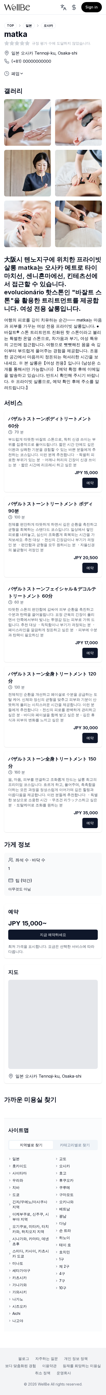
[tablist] (53, 1145)
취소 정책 (42, 1373)
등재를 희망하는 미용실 (82, 1365)
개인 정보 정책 (76, 1358)
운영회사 (64, 1373)
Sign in (91, 7)
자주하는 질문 (46, 1358)
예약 (90, 483)
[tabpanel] (53, 1239)
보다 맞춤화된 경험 (20, 1365)
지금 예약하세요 (53, 934)
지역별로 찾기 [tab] (31, 1145)
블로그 (23, 1358)
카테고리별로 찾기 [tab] (75, 1145)
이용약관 (49, 1365)
